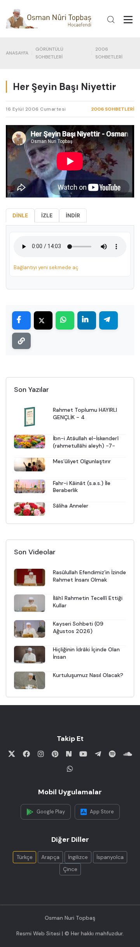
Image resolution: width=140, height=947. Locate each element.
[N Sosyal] (69, 753)
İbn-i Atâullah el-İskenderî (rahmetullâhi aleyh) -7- (86, 442)
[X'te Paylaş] (43, 320)
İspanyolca (110, 857)
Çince (70, 869)
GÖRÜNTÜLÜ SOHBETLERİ (49, 53)
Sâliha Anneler (70, 505)
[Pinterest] (55, 753)
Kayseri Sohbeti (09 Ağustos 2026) (78, 627)
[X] (11, 753)
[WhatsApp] (70, 768)
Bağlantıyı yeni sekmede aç (46, 267)
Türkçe (24, 857)
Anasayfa (17, 53)
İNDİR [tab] (73, 215)
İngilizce (78, 857)
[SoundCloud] (127, 753)
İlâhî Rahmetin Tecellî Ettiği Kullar (87, 601)
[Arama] (111, 19)
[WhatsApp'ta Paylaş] (65, 320)
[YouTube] (83, 753)
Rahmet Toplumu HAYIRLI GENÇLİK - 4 (85, 413)
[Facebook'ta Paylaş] (21, 320)
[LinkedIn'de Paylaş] (86, 320)
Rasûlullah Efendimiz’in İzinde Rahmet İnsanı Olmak (89, 576)
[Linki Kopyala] (21, 341)
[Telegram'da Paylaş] (108, 320)
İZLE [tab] (46, 215)
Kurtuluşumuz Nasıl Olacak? (88, 675)
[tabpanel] (70, 257)
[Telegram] (98, 753)
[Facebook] (26, 753)
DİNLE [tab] (20, 215)
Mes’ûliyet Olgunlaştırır (82, 461)
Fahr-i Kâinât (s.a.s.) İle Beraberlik (81, 487)
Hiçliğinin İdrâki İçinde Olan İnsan (86, 653)
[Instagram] (41, 753)
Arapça (50, 857)
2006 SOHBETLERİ (108, 53)
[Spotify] (112, 753)
